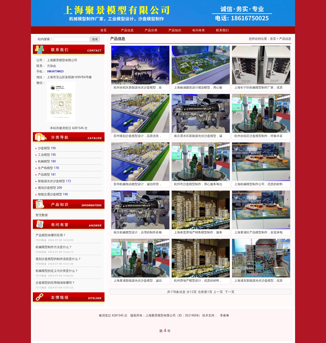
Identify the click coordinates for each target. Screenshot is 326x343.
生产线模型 (45, 168)
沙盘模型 (44, 148)
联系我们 (222, 30)
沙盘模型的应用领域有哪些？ (55, 282)
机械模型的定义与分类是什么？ (57, 271)
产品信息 (127, 30)
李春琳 (224, 315)
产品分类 (151, 30)
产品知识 (174, 30)
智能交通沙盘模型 (50, 194)
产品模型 (44, 174)
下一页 (230, 292)
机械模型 (44, 161)
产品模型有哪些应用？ (51, 235)
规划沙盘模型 (47, 188)
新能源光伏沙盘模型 (51, 181)
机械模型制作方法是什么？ (54, 247)
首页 (103, 30)
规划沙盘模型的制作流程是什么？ (58, 259)
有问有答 (198, 30)
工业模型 (44, 155)
